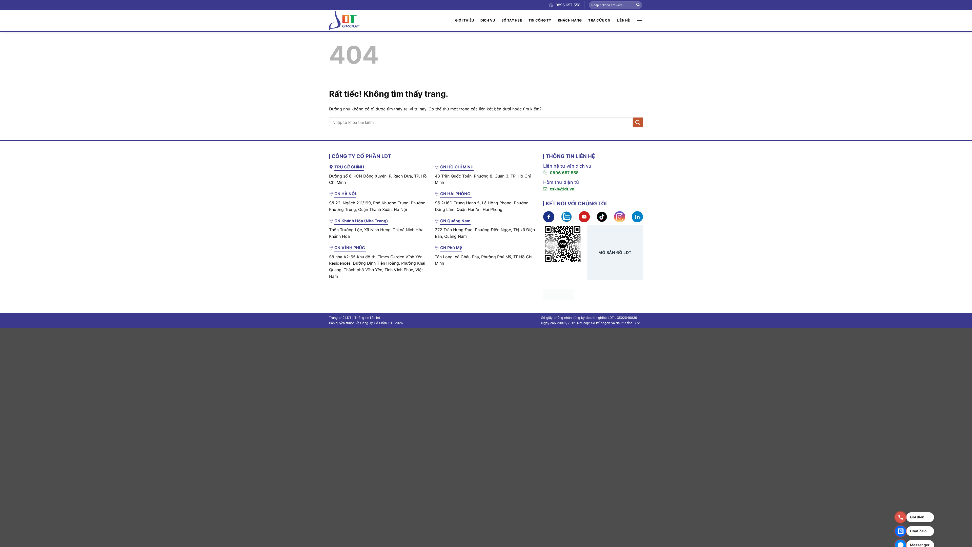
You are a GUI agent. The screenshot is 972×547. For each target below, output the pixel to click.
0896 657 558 (564, 172)
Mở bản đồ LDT (614, 252)
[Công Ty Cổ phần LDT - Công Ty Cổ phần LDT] (344, 20)
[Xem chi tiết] (548, 216)
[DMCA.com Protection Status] (558, 294)
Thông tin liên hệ (367, 318)
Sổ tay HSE (511, 20)
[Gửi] (638, 5)
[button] (640, 20)
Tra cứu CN (599, 20)
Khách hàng (570, 20)
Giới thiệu (464, 20)
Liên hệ (623, 20)
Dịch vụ (487, 20)
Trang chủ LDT (340, 318)
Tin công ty (540, 20)
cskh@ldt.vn (562, 188)
